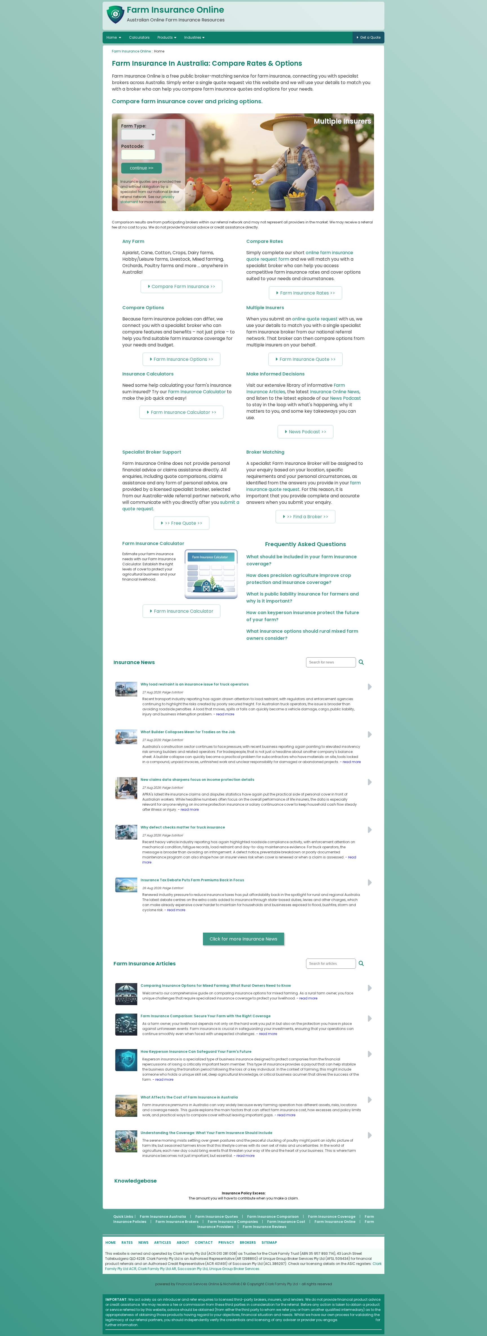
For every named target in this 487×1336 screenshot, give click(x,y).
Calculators (139, 37)
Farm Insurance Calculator (197, 392)
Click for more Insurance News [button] (243, 939)
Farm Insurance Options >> (183, 359)
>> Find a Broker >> (307, 516)
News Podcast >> (307, 432)
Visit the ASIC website (357, 1319)
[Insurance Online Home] (115, 24)
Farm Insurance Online (131, 51)
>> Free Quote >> (183, 523)
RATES (127, 1242)
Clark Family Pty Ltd (281, 1284)
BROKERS (248, 1242)
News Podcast (345, 398)
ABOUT (183, 1242)
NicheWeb (231, 1284)
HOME (110, 1242)
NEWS (143, 1242)
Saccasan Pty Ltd (193, 1268)
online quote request (315, 319)
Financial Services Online (197, 1284)
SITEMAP (269, 1242)
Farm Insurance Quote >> (308, 359)
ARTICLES (162, 1242)
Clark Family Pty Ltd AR (157, 1268)
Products (165, 37)
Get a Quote (370, 37)
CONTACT (204, 1242)
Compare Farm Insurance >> (183, 286)
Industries (192, 37)
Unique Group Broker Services (234, 1268)
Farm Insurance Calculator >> (183, 412)
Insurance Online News (334, 392)
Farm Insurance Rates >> (307, 293)
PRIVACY (226, 1242)
